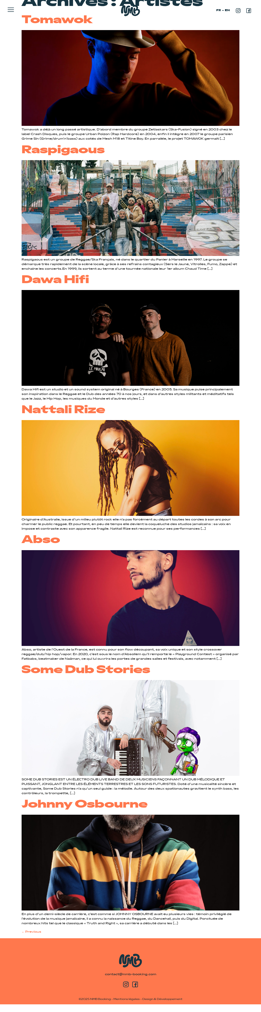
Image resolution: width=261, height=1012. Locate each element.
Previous (31, 932)
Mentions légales (126, 999)
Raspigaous (63, 150)
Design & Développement (162, 999)
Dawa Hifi (55, 280)
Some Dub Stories (86, 670)
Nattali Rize (63, 410)
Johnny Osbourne (85, 805)
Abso (41, 540)
